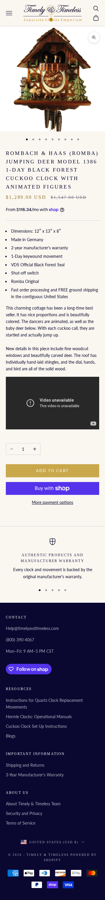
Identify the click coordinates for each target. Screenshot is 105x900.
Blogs (10, 735)
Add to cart (52, 470)
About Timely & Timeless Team (33, 803)
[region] (52, 559)
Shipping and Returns (25, 765)
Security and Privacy (24, 813)
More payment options (52, 502)
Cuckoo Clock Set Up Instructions (36, 726)
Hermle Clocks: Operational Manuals (39, 716)
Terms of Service (20, 822)
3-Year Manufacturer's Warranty (35, 774)
